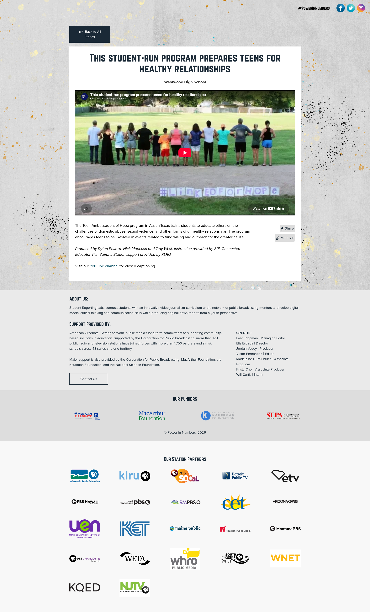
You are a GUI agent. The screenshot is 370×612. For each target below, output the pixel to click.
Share (289, 228)
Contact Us (88, 379)
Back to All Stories (92, 34)
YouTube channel (104, 266)
